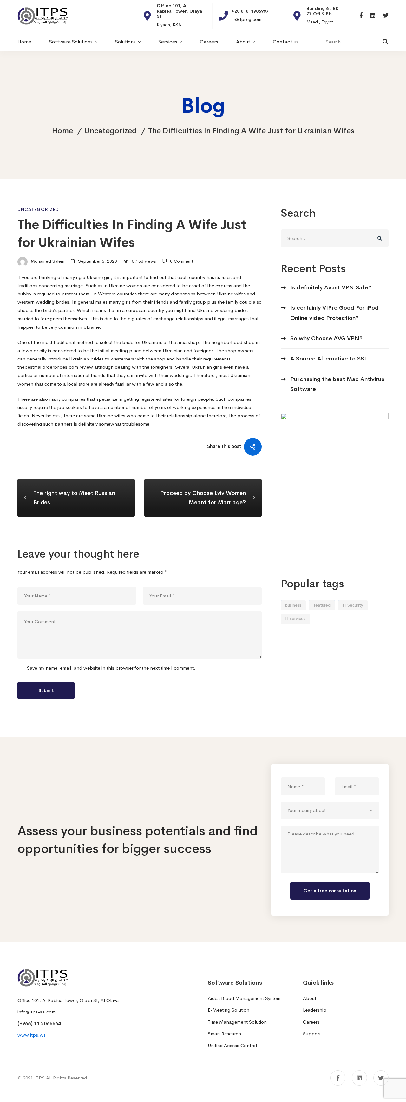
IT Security (353, 605)
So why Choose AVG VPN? (326, 338)
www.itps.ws (31, 1035)
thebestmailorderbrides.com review (55, 367)
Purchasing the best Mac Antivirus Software (337, 384)
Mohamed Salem (46, 261)
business (293, 605)
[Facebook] (361, 16)
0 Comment (181, 261)
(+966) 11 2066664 (39, 1023)
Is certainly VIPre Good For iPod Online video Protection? (334, 312)
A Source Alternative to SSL (328, 358)
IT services (295, 618)
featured (322, 605)
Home (62, 130)
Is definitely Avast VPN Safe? (330, 287)
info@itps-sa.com (36, 1012)
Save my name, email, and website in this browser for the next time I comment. (111, 668)
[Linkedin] (372, 16)
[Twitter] (386, 16)
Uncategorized (110, 130)
